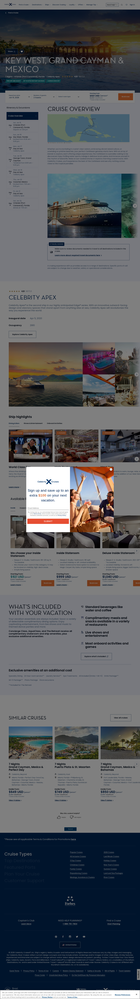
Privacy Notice (47, 997)
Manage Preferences (122, 995)
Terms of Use (37, 514)
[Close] (136, 994)
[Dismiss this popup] (111, 469)
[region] (70, 994)
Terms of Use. (72, 997)
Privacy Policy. (62, 515)
